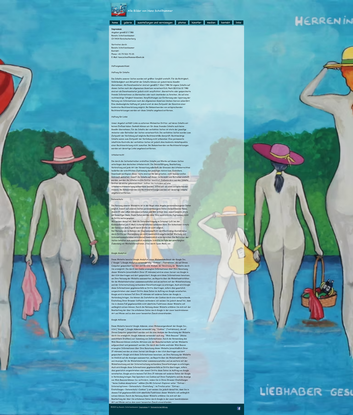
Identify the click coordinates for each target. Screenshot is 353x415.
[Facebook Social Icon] (238, 408)
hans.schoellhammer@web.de (131, 57)
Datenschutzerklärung (159, 407)
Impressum (143, 407)
